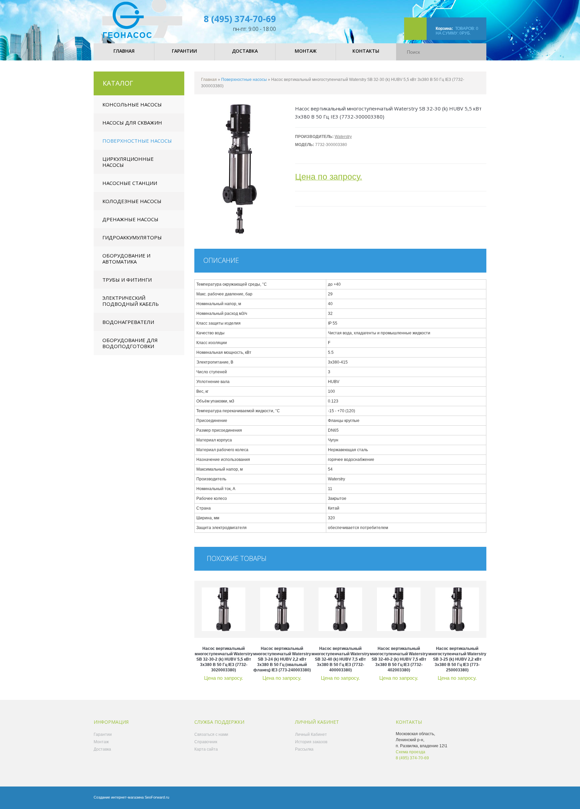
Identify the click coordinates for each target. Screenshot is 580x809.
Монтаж (101, 742)
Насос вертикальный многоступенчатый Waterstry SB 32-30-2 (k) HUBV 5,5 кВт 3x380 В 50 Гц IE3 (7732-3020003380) (224, 659)
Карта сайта (206, 749)
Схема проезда (410, 752)
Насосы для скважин (132, 122)
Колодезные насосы (131, 201)
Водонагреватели (128, 322)
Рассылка (304, 749)
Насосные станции (129, 183)
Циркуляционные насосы (128, 161)
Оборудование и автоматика (126, 258)
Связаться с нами (211, 734)
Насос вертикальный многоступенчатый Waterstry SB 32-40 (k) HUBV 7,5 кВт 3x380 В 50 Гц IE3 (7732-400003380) (340, 659)
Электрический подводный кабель (130, 300)
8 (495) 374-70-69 (240, 19)
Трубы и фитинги (127, 279)
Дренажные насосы (130, 219)
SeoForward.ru (157, 797)
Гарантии (103, 734)
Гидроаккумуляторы (132, 237)
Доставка (102, 749)
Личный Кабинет (311, 734)
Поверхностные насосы (137, 140)
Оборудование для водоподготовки (130, 343)
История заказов (311, 742)
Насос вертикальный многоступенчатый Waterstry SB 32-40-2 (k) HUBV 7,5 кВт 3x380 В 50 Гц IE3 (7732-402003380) (399, 659)
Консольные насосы (132, 104)
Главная (209, 79)
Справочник (205, 742)
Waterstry (343, 136)
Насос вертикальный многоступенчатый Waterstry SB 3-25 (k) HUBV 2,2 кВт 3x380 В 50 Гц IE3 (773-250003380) (457, 659)
